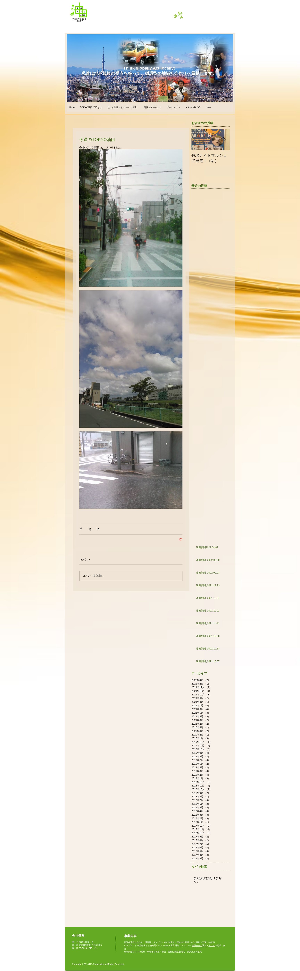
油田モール (197, 945)
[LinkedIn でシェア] (98, 529)
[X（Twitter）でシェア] (89, 529)
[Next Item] (224, 139)
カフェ (212, 945)
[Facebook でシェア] (81, 529)
